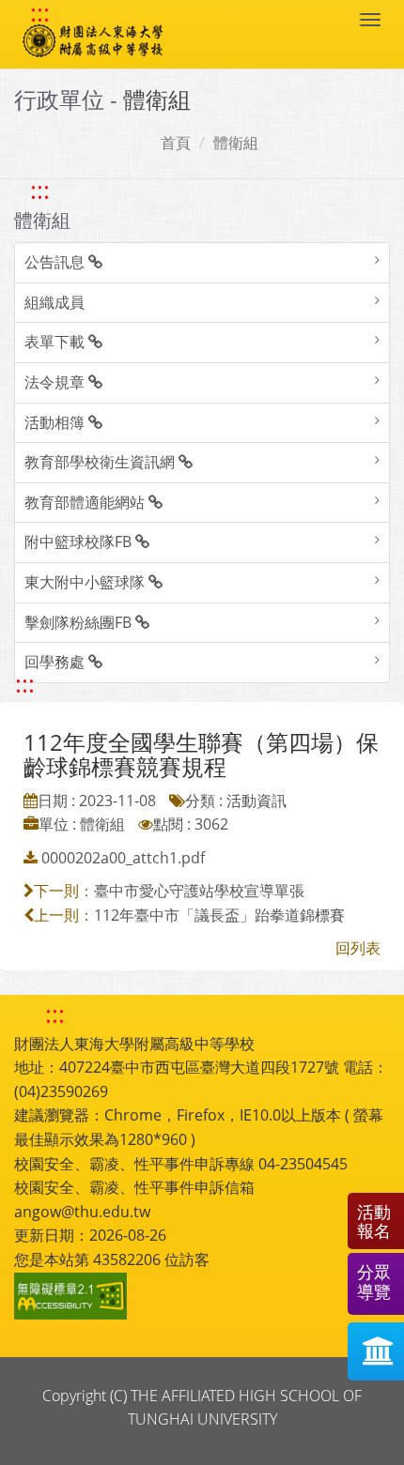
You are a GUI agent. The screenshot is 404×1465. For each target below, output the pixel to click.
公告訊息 (56, 262)
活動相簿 (56, 422)
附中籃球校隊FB (79, 541)
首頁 (176, 142)
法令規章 (56, 382)
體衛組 (235, 142)
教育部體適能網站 (86, 502)
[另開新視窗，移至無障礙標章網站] (73, 1296)
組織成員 (54, 302)
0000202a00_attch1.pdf (123, 857)
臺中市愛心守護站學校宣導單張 (199, 890)
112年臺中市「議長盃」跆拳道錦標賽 (219, 915)
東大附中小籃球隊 (86, 582)
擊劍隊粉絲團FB (79, 622)
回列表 (358, 948)
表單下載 (56, 341)
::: (40, 13)
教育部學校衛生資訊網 (101, 461)
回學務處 (56, 661)
